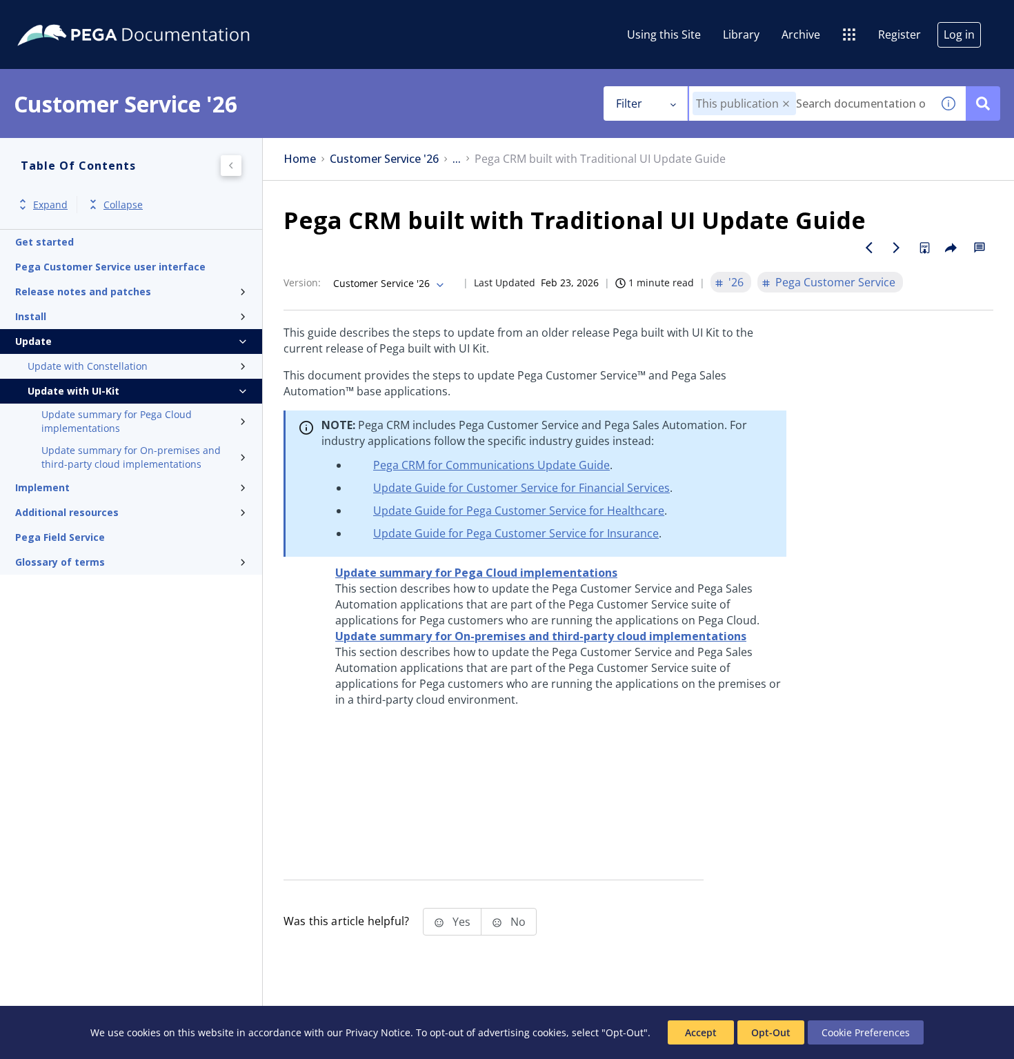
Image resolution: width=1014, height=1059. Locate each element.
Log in (959, 34)
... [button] (457, 159)
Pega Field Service (60, 537)
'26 (736, 282)
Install (30, 316)
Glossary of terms (60, 561)
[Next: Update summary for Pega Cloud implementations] (897, 247)
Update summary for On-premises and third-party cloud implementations (131, 457)
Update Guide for (518, 510)
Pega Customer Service (835, 282)
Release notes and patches (83, 291)
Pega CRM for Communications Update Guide (491, 465)
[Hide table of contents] (231, 165)
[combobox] (810, 103)
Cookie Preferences (866, 1032)
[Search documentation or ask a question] (983, 103)
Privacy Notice (378, 1032)
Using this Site (664, 34)
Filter (629, 103)
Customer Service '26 (384, 159)
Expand (50, 204)
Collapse (123, 204)
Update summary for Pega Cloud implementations (116, 421)
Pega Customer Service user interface (110, 266)
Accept (701, 1032)
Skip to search (166, 15)
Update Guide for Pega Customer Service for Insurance (516, 533)
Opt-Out (771, 1032)
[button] (786, 104)
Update (33, 341)
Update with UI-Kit (73, 390)
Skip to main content (61, 15)
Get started (44, 241)
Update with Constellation (88, 366)
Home (300, 159)
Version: (302, 282)
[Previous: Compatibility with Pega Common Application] (869, 247)
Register (899, 34)
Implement (42, 487)
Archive (801, 34)
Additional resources (67, 512)
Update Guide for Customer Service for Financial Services (521, 487)
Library (741, 34)
